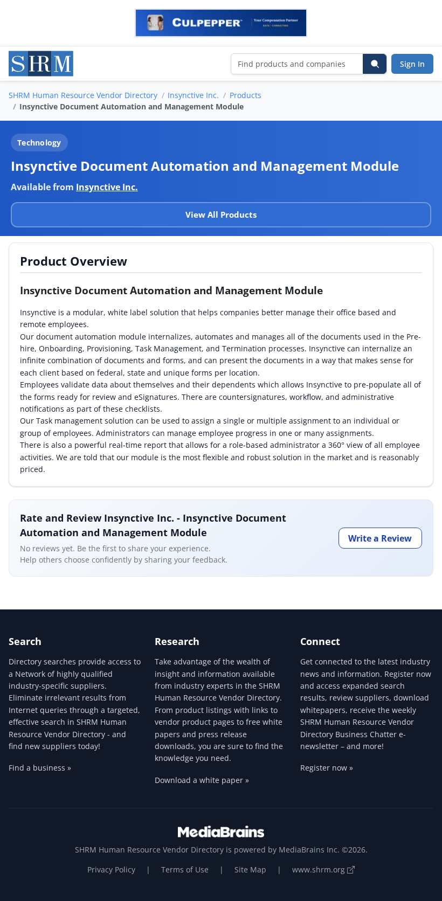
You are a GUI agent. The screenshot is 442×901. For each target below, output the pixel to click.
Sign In (412, 64)
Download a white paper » (202, 780)
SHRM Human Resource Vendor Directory (83, 95)
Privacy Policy (111, 869)
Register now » (326, 768)
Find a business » (40, 768)
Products (245, 95)
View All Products (221, 214)
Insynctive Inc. (193, 95)
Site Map (250, 869)
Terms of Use (185, 869)
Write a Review (380, 538)
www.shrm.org (319, 869)
